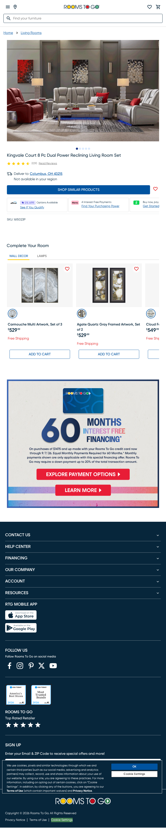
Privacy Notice (15, 820)
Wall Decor (18, 256)
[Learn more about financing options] (83, 495)
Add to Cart (40, 354)
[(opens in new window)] (9, 665)
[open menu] (7, 7)
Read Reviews (48, 163)
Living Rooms (31, 33)
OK (134, 766)
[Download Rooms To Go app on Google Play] (21, 628)
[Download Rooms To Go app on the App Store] (21, 615)
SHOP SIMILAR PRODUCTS (78, 189)
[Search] (7, 18)
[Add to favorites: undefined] (155, 189)
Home (8, 33)
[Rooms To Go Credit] (83, 431)
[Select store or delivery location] (15, 7)
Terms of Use (38, 820)
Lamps (42, 256)
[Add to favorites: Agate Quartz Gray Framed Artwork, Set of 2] (136, 269)
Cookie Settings (62, 820)
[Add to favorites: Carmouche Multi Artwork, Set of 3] (67, 269)
